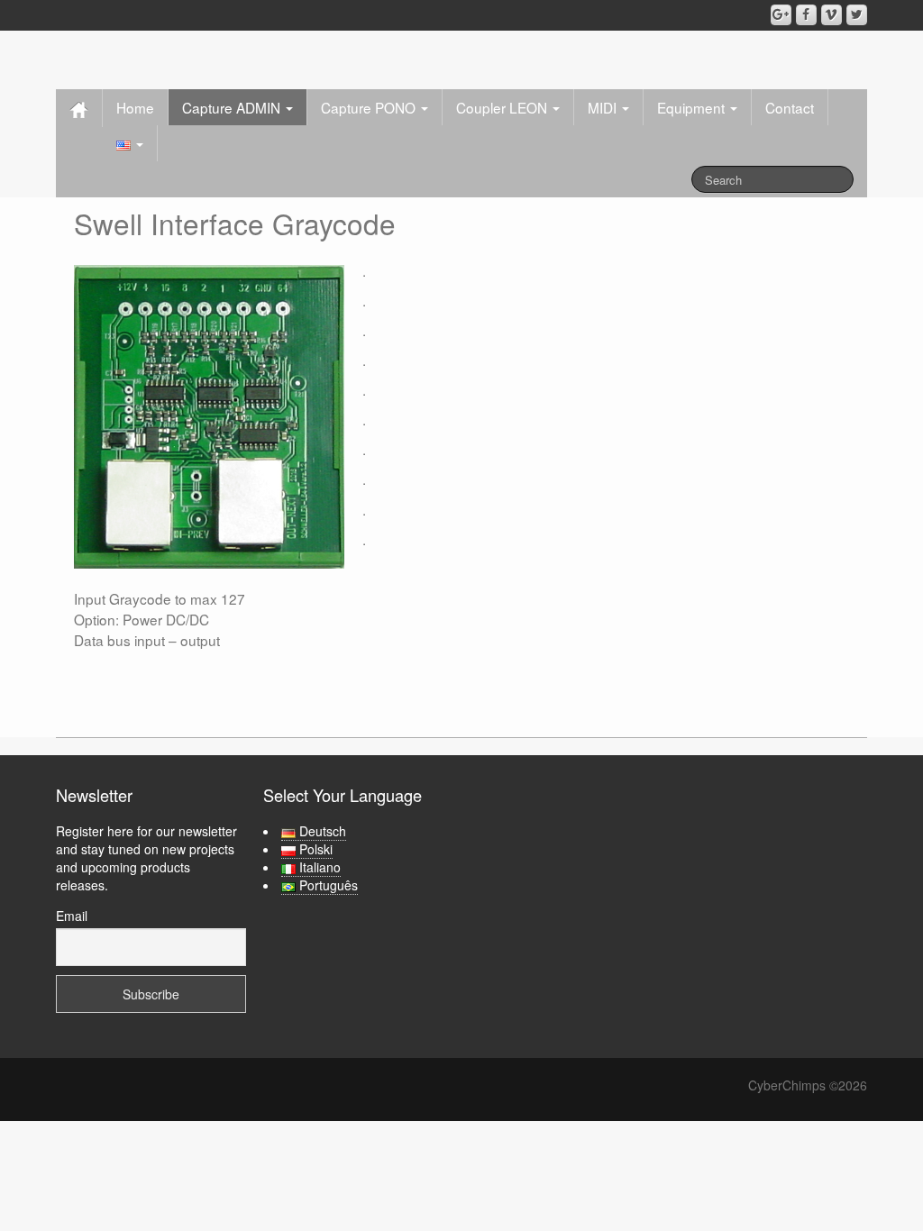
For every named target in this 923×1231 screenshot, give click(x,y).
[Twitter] (856, 15)
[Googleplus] (781, 15)
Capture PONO (370, 107)
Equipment (692, 107)
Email (71, 916)
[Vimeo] (831, 15)
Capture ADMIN (233, 107)
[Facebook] (806, 15)
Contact (789, 107)
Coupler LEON (503, 107)
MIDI (604, 107)
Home (135, 107)
